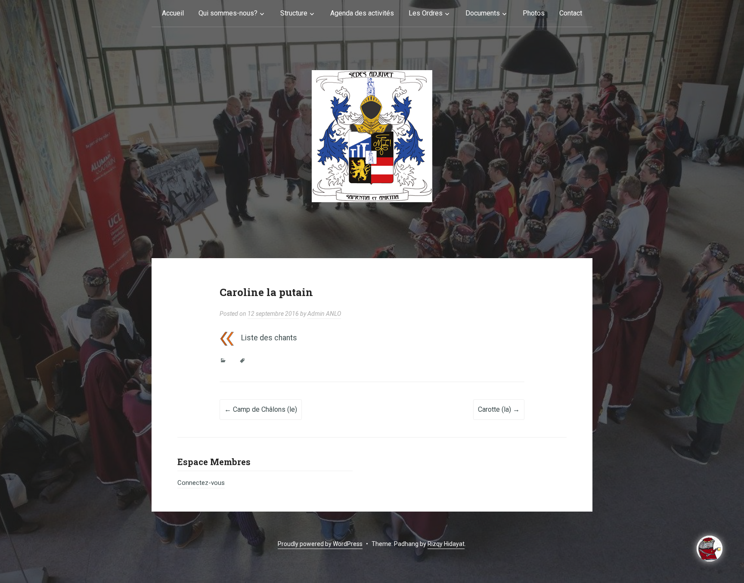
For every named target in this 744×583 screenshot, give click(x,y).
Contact (570, 13)
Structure (293, 13)
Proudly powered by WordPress (320, 543)
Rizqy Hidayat (446, 543)
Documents (482, 13)
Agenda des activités (362, 13)
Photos (534, 13)
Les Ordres (426, 13)
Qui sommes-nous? (227, 13)
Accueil (173, 13)
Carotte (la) (499, 409)
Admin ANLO (324, 313)
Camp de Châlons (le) (260, 409)
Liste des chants (269, 337)
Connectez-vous (201, 483)
